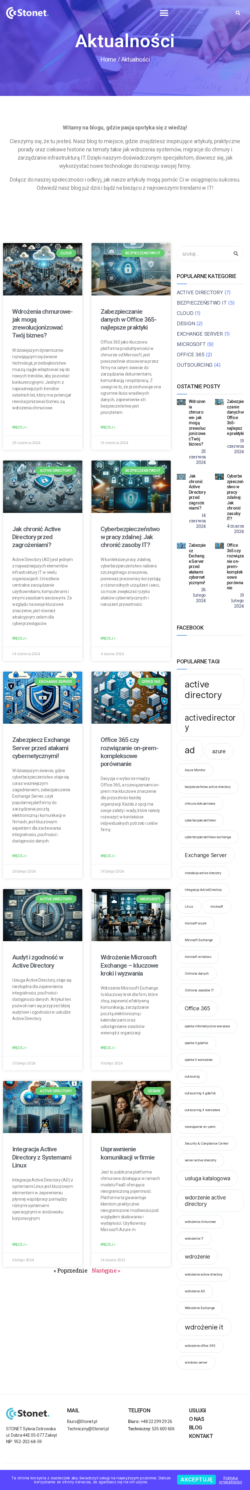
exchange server (200, 334)
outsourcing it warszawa (202, 1110)
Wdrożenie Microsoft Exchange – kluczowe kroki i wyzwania (129, 965)
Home (108, 59)
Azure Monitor (195, 770)
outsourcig (192, 1077)
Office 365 (190, 354)
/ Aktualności (134, 59)
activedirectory (210, 722)
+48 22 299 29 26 (150, 1421)
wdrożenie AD (195, 1291)
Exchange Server (206, 855)
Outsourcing (194, 365)
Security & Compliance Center (206, 1144)
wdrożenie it (204, 1327)
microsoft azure (196, 923)
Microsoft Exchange (199, 940)
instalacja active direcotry (203, 873)
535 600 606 (151, 1428)
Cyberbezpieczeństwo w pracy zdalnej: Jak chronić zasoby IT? (130, 537)
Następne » (106, 1270)
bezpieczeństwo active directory (208, 787)
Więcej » (19, 427)
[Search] (236, 253)
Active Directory (200, 292)
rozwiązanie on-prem (200, 1127)
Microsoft (191, 344)
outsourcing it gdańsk (200, 1093)
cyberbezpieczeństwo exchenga (208, 837)
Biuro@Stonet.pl (82, 1421)
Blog (195, 1427)
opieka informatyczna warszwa (207, 1026)
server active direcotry (200, 1160)
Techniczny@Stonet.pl (88, 1428)
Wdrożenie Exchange (200, 1308)
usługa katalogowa (207, 1178)
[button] (164, 13)
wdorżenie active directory (205, 1200)
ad (190, 750)
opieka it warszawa (198, 1060)
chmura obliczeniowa (200, 804)
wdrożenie (197, 1256)
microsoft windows (198, 957)
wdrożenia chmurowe (200, 1222)
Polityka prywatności (230, 1479)
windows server (196, 1363)
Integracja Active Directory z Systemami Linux (41, 1157)
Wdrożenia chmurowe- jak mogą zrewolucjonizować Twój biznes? (197, 423)
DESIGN (186, 323)
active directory (203, 689)
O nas (196, 1419)
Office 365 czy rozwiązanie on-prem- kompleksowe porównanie (235, 566)
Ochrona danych (197, 974)
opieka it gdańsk (196, 1043)
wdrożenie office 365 (200, 1346)
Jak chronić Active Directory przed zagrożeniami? (36, 537)
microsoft (216, 907)
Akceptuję (196, 1480)
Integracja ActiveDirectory (203, 890)
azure (219, 751)
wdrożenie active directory (204, 1274)
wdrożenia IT (194, 1239)
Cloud (185, 313)
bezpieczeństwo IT (202, 303)
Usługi (197, 1410)
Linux (189, 907)
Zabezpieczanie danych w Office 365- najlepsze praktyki (129, 319)
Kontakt (201, 1436)
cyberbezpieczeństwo (200, 820)
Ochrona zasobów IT (199, 990)
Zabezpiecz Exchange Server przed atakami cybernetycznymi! (41, 748)
